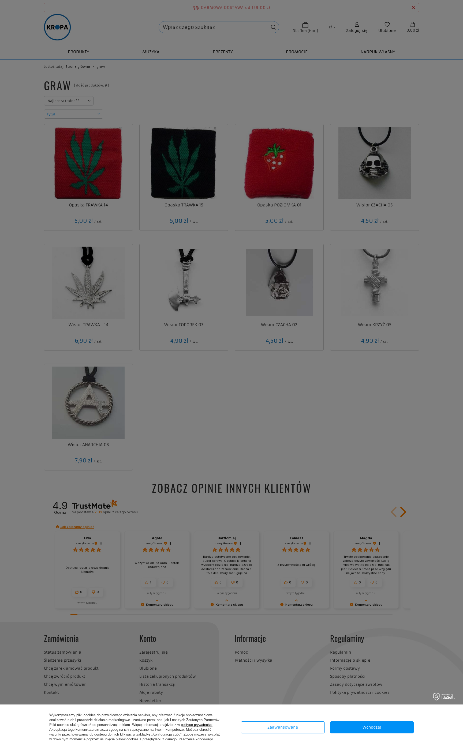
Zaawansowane (282, 727)
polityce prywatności (196, 725)
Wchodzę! (372, 727)
